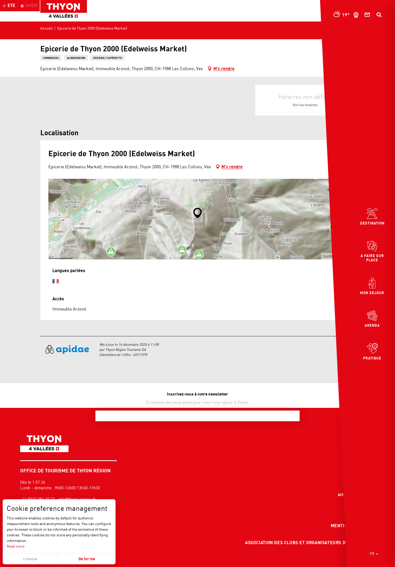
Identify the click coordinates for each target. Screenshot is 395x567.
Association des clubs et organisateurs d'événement (309, 542)
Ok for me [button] (86, 559)
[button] (379, 14)
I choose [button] (30, 559)
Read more (15, 546)
